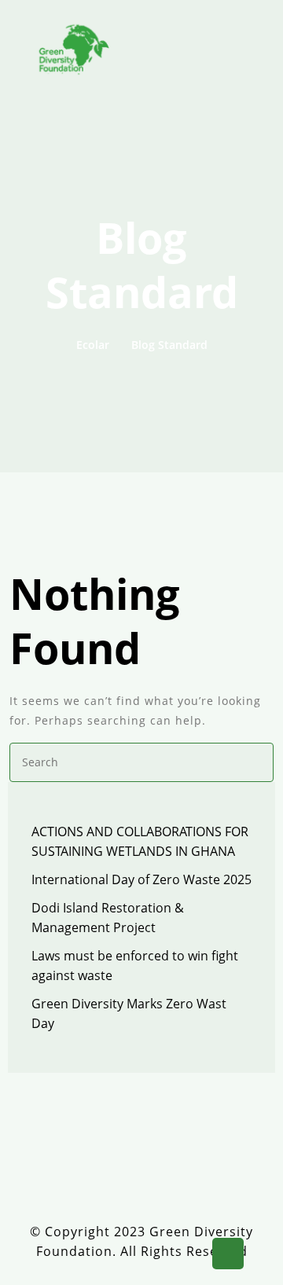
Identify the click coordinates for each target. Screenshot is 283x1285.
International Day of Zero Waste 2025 (141, 879)
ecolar (92, 344)
